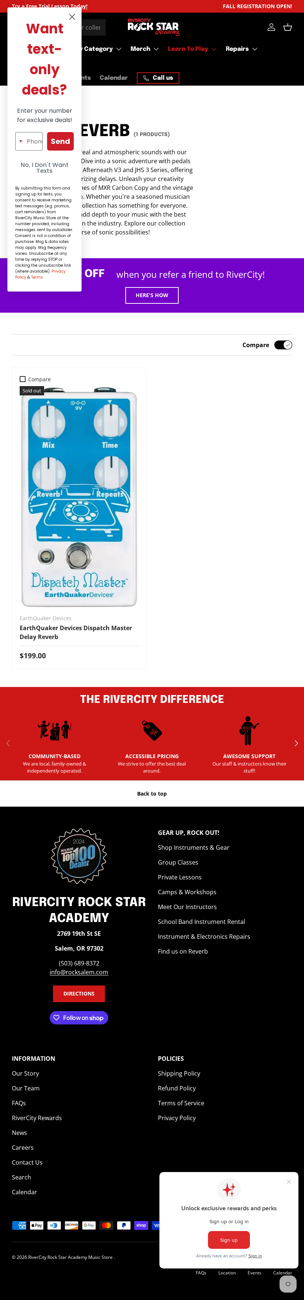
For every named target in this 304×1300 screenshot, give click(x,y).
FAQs (19, 1103)
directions (79, 993)
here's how (152, 295)
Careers (23, 1147)
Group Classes (178, 862)
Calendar (114, 78)
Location (227, 1273)
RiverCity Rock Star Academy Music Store (71, 1257)
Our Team (26, 1088)
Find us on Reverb (183, 951)
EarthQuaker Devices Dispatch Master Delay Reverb (76, 632)
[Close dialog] (72, 16)
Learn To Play (188, 49)
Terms (37, 277)
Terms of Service (181, 1103)
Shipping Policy (179, 1073)
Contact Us (27, 1162)
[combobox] (19, 141)
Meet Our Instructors (187, 907)
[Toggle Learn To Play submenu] (213, 49)
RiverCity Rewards (37, 1118)
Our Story (25, 1073)
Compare (255, 345)
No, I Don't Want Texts (45, 168)
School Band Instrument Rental (201, 922)
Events (254, 1273)
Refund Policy (177, 1088)
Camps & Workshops (187, 892)
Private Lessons (180, 877)
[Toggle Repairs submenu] (254, 49)
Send (60, 141)
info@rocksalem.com (79, 972)
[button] (288, 27)
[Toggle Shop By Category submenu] (118, 49)
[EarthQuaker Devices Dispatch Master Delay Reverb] (79, 497)
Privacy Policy (177, 1118)
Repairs (237, 49)
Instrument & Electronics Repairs (204, 936)
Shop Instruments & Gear (193, 847)
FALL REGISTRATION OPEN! (257, 6)
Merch (140, 49)
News (19, 1133)
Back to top (152, 793)
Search (21, 1177)
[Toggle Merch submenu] (156, 49)
